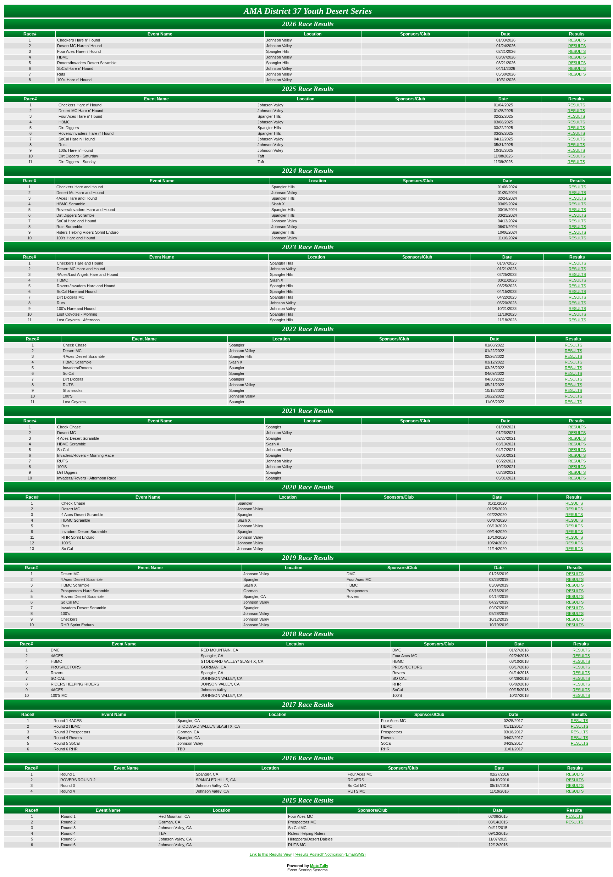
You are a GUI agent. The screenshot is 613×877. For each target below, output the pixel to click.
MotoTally (319, 866)
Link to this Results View (271, 854)
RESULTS (577, 40)
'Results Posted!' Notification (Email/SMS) (330, 854)
